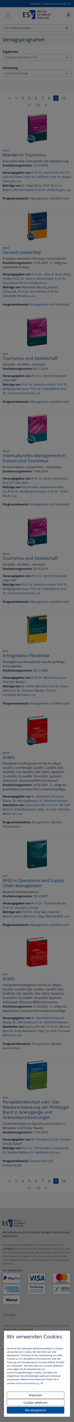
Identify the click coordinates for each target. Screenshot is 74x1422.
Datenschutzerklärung (28, 1383)
